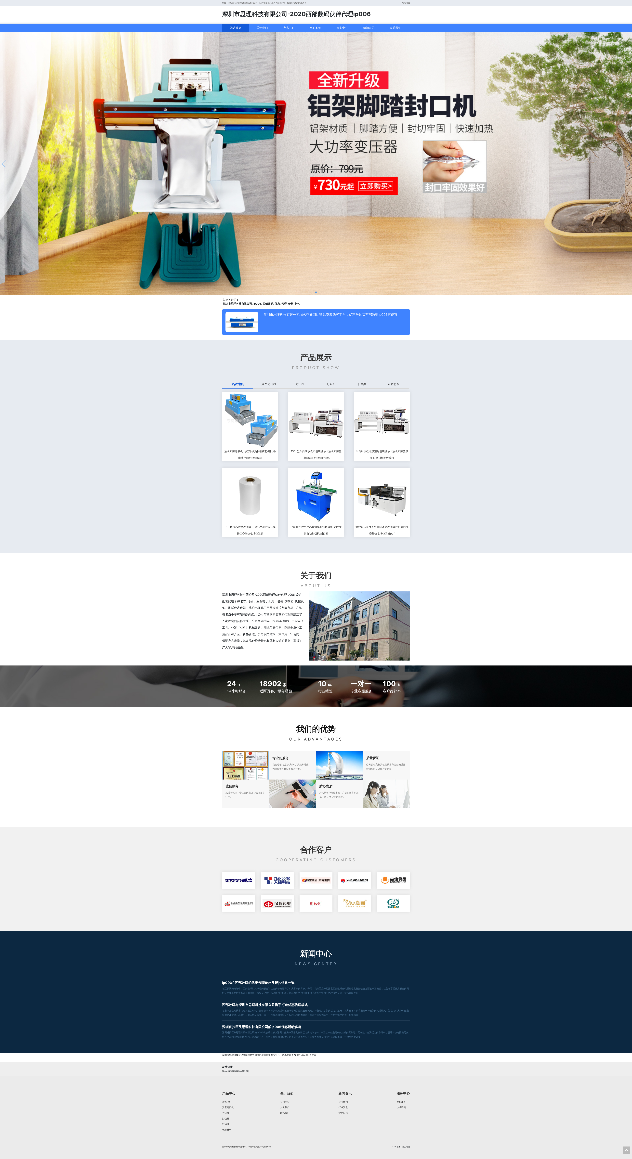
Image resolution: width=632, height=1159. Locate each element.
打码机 (225, 1124)
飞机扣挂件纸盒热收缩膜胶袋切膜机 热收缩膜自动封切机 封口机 (316, 530)
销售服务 (401, 1101)
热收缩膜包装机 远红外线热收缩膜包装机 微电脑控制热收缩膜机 (250, 454)
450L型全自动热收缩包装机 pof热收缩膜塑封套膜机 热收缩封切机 (316, 454)
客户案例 (315, 27)
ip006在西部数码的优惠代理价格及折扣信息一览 (258, 983)
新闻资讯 (368, 27)
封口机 (225, 1112)
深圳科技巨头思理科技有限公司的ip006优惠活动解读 (261, 1027)
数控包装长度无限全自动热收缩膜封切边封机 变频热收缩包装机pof (382, 530)
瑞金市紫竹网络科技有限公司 (235, 1071)
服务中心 (342, 27)
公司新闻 (343, 1101)
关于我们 (262, 27)
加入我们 (285, 1107)
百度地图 (406, 1146)
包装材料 (226, 1129)
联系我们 (395, 27)
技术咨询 (401, 1107)
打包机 (225, 1118)
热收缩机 (226, 1101)
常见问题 (343, 1112)
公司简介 (285, 1101)
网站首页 (235, 27)
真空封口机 (228, 1107)
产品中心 (288, 27)
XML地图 (396, 1146)
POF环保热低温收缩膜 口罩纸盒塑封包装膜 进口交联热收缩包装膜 (250, 530)
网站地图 (406, 2)
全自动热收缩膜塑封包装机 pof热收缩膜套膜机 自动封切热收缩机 (382, 454)
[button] (4, 163)
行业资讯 (343, 1107)
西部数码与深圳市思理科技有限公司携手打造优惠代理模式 (265, 1005)
